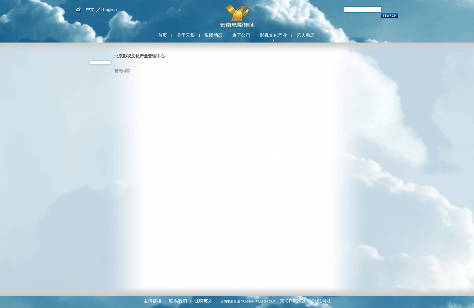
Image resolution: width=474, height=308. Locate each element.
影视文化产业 (273, 35)
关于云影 (186, 35)
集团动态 (213, 35)
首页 (162, 35)
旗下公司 (241, 35)
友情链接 (152, 300)
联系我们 (178, 300)
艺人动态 (306, 35)
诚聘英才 (203, 300)
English (110, 9)
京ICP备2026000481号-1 (305, 300)
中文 (90, 9)
